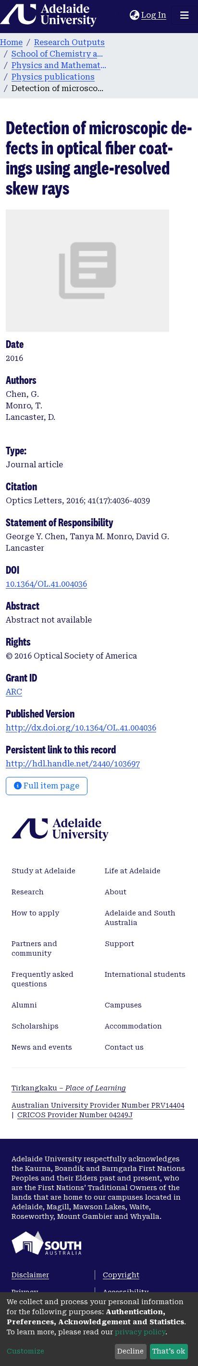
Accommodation (133, 1026)
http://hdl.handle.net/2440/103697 (73, 763)
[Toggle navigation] (184, 15)
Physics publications (53, 76)
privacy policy (140, 1332)
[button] (134, 15)
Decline (130, 1351)
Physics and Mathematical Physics (60, 65)
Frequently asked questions (43, 979)
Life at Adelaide (133, 871)
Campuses (123, 1005)
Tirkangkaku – (69, 1088)
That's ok (168, 1351)
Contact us (124, 1047)
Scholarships (35, 1026)
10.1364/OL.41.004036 (46, 584)
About (115, 892)
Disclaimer (30, 1275)
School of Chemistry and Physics (60, 53)
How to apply (35, 913)
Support (119, 944)
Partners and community (34, 948)
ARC (14, 691)
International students (145, 974)
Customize (25, 1351)
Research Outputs (69, 42)
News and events (42, 1047)
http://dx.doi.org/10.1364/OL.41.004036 (81, 727)
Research (28, 892)
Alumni (24, 1005)
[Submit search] (122, 15)
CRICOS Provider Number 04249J (75, 1115)
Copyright (121, 1275)
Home (11, 42)
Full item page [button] (50, 785)
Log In (154, 15)
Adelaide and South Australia (140, 917)
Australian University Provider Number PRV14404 (98, 1105)
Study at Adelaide (43, 871)
